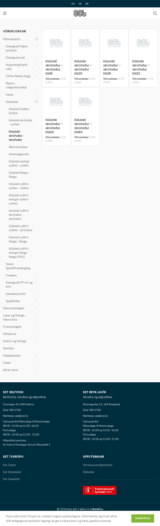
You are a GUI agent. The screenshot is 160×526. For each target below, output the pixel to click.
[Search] (155, 13)
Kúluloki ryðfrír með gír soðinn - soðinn (19, 199)
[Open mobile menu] (5, 13)
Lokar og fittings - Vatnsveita (14, 317)
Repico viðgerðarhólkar (16, 85)
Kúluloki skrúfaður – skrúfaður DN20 (83, 67)
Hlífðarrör (9, 334)
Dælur (7, 362)
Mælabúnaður (12, 355)
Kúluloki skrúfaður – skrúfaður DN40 (54, 126)
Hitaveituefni (11, 39)
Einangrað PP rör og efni (19, 284)
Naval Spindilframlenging (18, 266)
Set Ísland (9, 465)
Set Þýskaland (12, 472)
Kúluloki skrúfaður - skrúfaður (16, 135)
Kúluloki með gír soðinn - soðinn (19, 163)
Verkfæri (8, 348)
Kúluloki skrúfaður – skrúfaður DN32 (141, 67)
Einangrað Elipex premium (17, 48)
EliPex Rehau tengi (18, 76)
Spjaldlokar (13, 301)
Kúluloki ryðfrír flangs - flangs (19, 239)
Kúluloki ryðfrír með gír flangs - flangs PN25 (19, 252)
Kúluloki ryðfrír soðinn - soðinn (19, 186)
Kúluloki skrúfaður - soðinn (21, 122)
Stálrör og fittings (14, 341)
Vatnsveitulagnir (14, 308)
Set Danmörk (11, 479)
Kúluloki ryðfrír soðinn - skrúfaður (21, 228)
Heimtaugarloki (19, 154)
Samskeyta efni (15, 293)
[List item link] (40, 410)
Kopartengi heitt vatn (17, 66)
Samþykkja (142, 518)
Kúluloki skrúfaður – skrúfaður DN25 (112, 67)
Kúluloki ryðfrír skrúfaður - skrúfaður (19, 214)
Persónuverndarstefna (97, 465)
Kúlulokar (12, 101)
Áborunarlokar (18, 147)
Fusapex (11, 275)
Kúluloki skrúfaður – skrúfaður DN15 (54, 67)
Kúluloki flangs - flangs (19, 174)
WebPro (97, 509)
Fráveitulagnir (12, 326)
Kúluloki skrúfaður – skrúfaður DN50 (83, 126)
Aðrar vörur (10, 370)
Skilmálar (89, 472)
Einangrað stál (15, 57)
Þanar (10, 94)
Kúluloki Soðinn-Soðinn (19, 111)
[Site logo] (80, 13)
